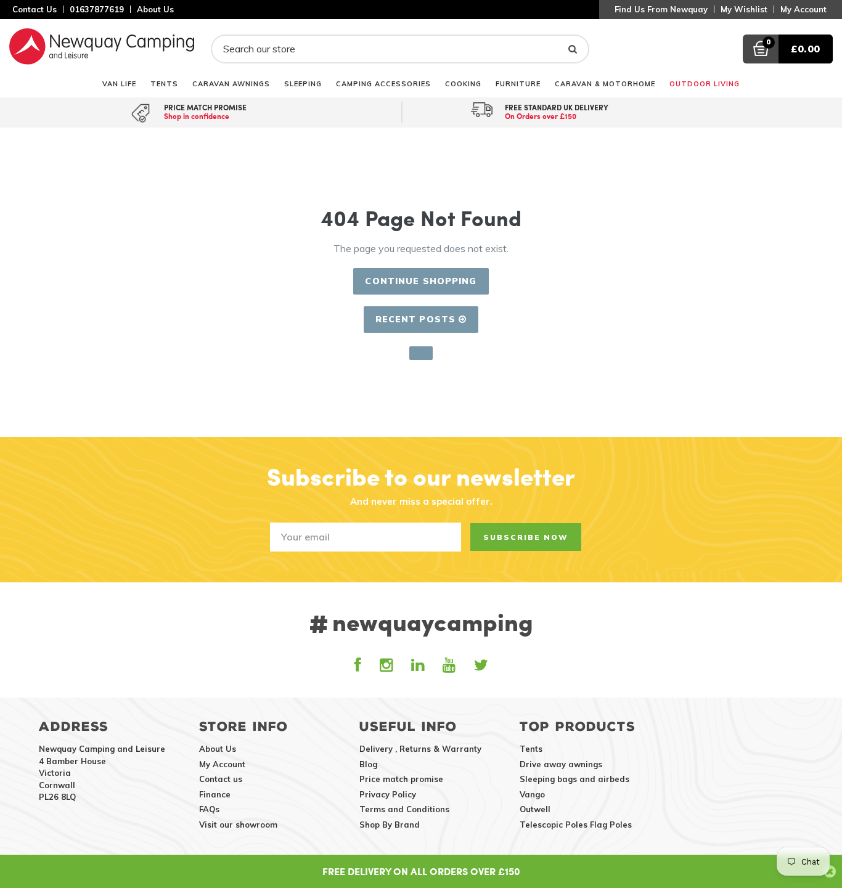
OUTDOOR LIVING (704, 83)
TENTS (164, 83)
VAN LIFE (119, 83)
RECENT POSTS (417, 319)
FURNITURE (518, 83)
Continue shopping (420, 281)
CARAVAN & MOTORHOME (605, 83)
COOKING (463, 83)
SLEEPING (303, 83)
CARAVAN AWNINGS (231, 83)
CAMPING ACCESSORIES (383, 83)
